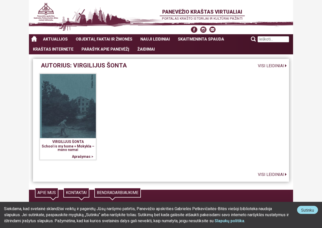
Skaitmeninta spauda (201, 39)
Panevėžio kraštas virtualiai (202, 12)
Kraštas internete (53, 49)
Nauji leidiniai (155, 39)
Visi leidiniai (271, 65)
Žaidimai (146, 49)
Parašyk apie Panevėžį (105, 49)
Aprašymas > (82, 157)
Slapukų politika (229, 220)
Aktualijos (55, 39)
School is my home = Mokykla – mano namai (68, 148)
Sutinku (309, 211)
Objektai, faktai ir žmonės (104, 39)
